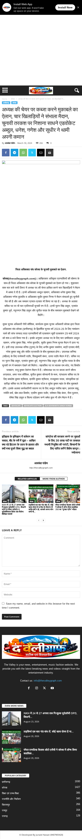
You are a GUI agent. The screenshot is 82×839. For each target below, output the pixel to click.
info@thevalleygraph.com (48, 680)
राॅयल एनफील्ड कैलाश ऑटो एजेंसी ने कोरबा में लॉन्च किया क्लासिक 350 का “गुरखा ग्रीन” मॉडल (67, 507)
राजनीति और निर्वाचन (11, 799)
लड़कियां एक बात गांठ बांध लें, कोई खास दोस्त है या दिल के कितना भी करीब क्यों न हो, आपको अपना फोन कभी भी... (41, 508)
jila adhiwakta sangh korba (58, 405)
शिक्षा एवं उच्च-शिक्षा (10, 793)
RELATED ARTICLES (27, 478)
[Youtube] (52, 688)
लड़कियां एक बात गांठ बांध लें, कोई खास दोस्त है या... (49, 731)
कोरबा (13, 98)
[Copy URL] (58, 152)
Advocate (16, 405)
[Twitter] (32, 152)
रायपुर (4, 810)
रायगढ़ (5, 816)
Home (4, 98)
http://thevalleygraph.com (41, 468)
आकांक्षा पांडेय (10, 143)
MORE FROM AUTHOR (54, 478)
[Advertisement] (41, 43)
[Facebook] (6, 152)
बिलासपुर (6, 804)
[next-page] (43, 520)
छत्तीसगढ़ (6, 102)
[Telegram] (14, 152)
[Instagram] (37, 688)
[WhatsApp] (23, 152)
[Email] (41, 152)
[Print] (49, 152)
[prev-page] (39, 520)
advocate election (33, 405)
